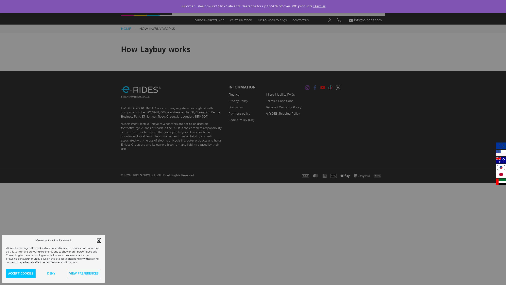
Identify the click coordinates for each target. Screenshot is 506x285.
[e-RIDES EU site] (501, 145)
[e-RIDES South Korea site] (501, 167)
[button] (99, 240)
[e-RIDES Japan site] (501, 174)
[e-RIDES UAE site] (501, 182)
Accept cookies (20, 274)
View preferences (84, 274)
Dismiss (319, 6)
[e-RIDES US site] (501, 153)
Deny (51, 274)
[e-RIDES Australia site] (501, 160)
